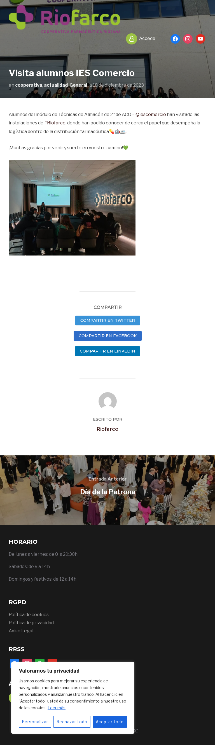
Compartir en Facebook (108, 335)
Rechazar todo (72, 721)
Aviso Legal (21, 630)
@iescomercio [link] (150, 114)
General (78, 85)
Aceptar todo (110, 721)
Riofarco (107, 429)
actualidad (56, 85)
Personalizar (35, 721)
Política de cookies (29, 614)
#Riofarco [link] (55, 123)
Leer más (57, 707)
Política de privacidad (31, 622)
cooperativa (28, 85)
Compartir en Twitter (107, 320)
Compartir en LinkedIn (107, 351)
